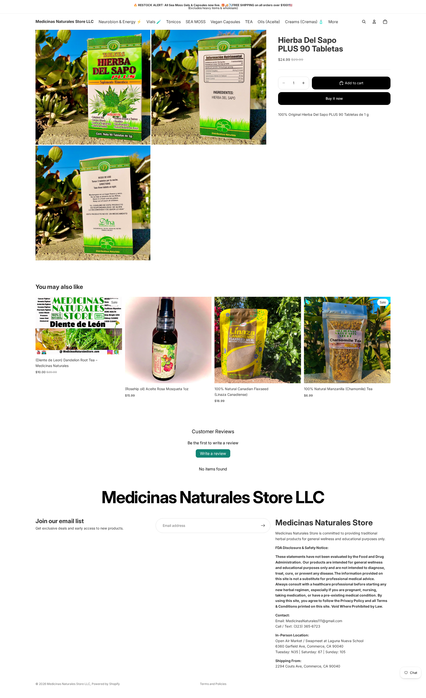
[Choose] (114, 347)
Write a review (213, 453)
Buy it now (334, 98)
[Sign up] (263, 525)
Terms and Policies (213, 684)
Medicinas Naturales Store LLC (68, 684)
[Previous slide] (43, 325)
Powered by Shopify (106, 684)
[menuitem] (333, 22)
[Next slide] (114, 325)
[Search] (363, 21)
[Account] (374, 21)
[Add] (203, 375)
